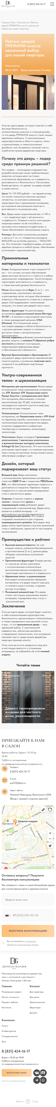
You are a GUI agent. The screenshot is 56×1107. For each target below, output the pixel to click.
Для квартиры (37, 992)
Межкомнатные (37, 1002)
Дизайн (33, 1012)
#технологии (12, 675)
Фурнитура (35, 1007)
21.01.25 (46, 675)
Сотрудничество (10, 1036)
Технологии (23, 22)
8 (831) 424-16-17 (36, 4)
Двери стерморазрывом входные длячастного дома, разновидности (25, 712)
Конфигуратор (9, 1031)
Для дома (34, 997)
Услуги (5, 1025)
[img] (28, 697)
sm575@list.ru (18, 782)
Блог (14, 22)
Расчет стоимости (10, 997)
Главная (6, 22)
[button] (16, 1073)
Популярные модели (11, 992)
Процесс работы (10, 1002)
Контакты (6, 1007)
